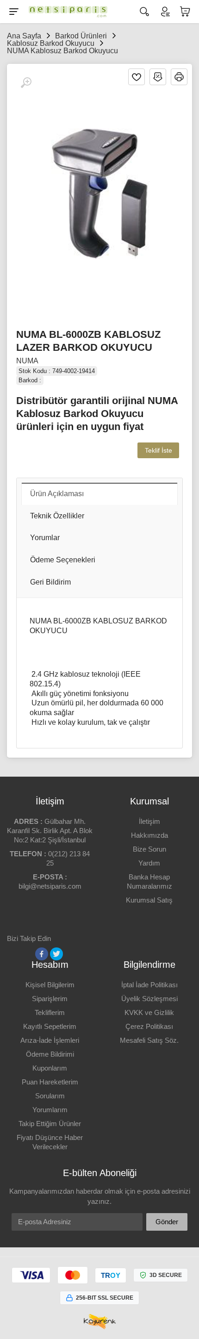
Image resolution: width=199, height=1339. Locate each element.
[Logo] (65, 11)
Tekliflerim (50, 1012)
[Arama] (144, 11)
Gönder (166, 1222)
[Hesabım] (165, 11)
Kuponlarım (49, 1068)
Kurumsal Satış (149, 900)
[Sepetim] (185, 11)
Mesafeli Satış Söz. (149, 1040)
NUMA (27, 361)
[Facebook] (41, 953)
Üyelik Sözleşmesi (149, 999)
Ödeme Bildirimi (50, 1054)
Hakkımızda (149, 835)
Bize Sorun (149, 849)
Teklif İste (158, 450)
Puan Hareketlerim (50, 1082)
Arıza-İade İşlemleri (49, 1040)
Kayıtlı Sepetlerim (49, 1026)
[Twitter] (56, 953)
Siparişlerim (50, 999)
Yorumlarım (50, 1110)
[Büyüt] (26, 83)
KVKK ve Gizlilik (149, 1012)
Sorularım (50, 1096)
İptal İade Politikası (149, 985)
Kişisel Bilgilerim (50, 985)
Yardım (149, 863)
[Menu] (14, 11)
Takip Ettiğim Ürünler (50, 1123)
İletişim (149, 821)
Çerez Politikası (149, 1026)
